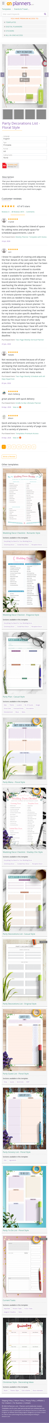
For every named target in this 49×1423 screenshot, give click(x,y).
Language (6, 136)
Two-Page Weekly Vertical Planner (29, 340)
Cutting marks (7, 155)
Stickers (9, 31)
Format (5, 148)
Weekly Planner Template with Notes (31, 237)
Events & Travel (21, 9)
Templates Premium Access (27, 433)
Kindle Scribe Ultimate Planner (28, 403)
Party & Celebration (39, 9)
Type (4, 142)
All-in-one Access (14, 35)
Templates (6, 9)
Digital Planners (13, 26)
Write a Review (9, 456)
